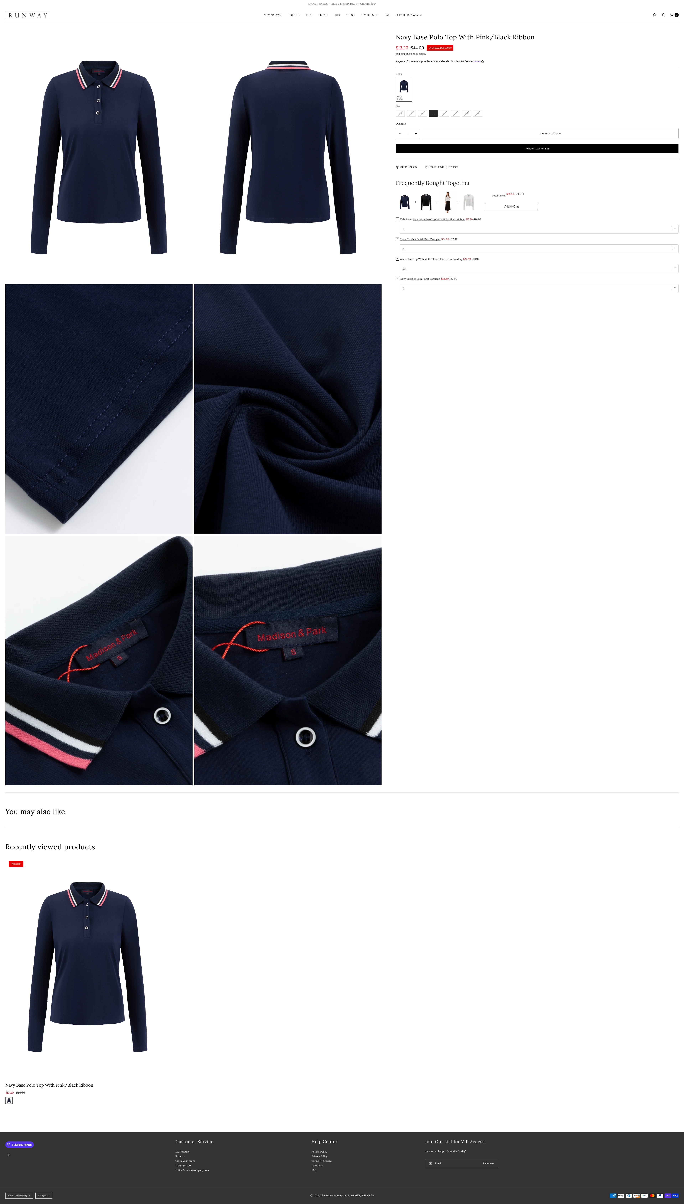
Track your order (185, 1160)
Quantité (401, 123)
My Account (182, 1151)
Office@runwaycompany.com (192, 1170)
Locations (317, 1165)
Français (42, 1195)
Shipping (400, 53)
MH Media (368, 1195)
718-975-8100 (183, 1165)
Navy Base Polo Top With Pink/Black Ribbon (49, 1085)
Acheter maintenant (537, 148)
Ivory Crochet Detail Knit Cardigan (420, 278)
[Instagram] (8, 1155)
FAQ (314, 1170)
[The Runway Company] (27, 15)
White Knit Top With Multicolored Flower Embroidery (431, 259)
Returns (180, 1156)
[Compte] (663, 15)
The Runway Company (333, 1195)
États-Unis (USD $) (17, 1195)
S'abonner (488, 1163)
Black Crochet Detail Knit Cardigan (420, 239)
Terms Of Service (322, 1160)
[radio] (404, 90)
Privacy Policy (319, 1156)
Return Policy (319, 1151)
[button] (408, 15)
